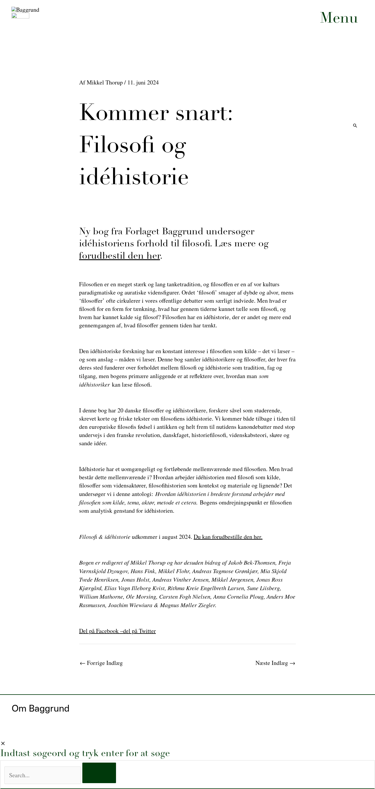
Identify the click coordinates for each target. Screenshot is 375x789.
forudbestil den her (119, 256)
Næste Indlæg (275, 663)
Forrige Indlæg (101, 663)
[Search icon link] (355, 125)
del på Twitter (139, 631)
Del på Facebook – (101, 631)
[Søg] (99, 773)
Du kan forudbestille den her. (228, 537)
